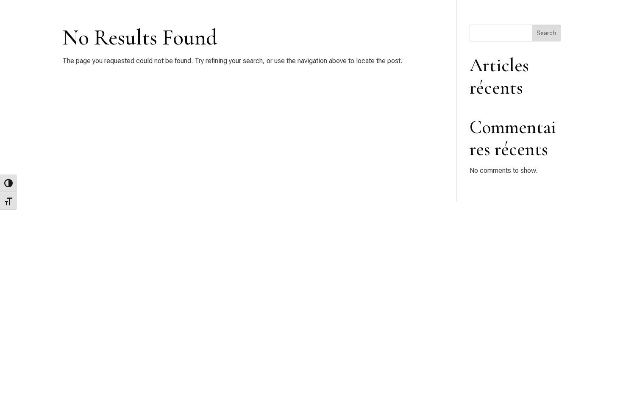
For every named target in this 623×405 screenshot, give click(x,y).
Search (546, 33)
